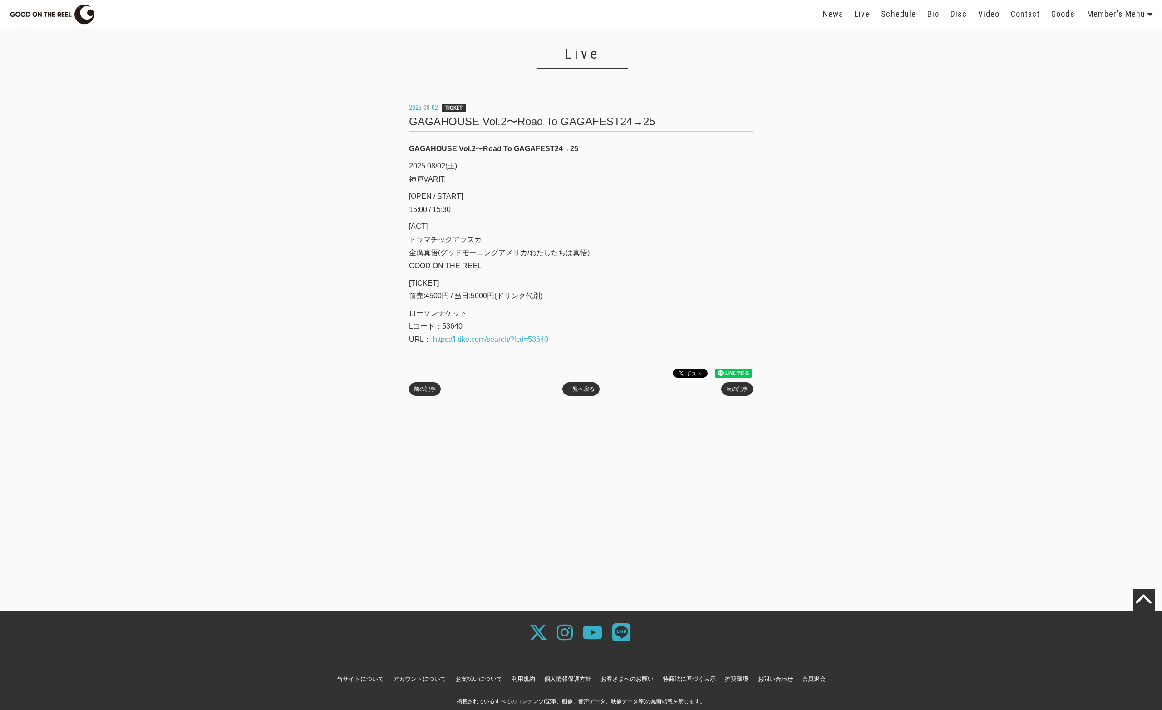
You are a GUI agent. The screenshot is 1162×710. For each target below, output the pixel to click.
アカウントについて (419, 678)
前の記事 (425, 389)
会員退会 (814, 678)
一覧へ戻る (581, 389)
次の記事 (737, 389)
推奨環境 (736, 678)
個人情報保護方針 (567, 678)
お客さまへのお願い (627, 678)
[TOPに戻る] (1144, 600)
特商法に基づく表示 (689, 678)
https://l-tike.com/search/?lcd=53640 (489, 339)
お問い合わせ (775, 678)
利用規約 (523, 678)
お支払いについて (478, 678)
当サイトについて (360, 678)
